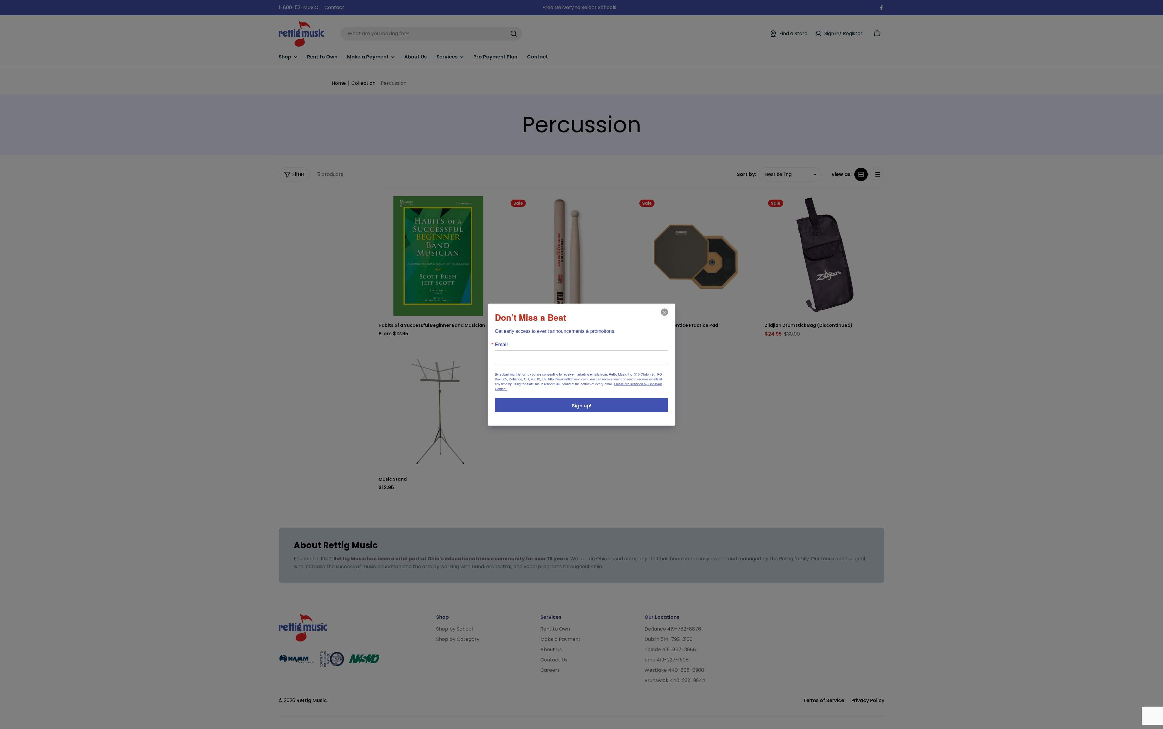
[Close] (664, 316)
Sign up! (581, 405)
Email (501, 344)
